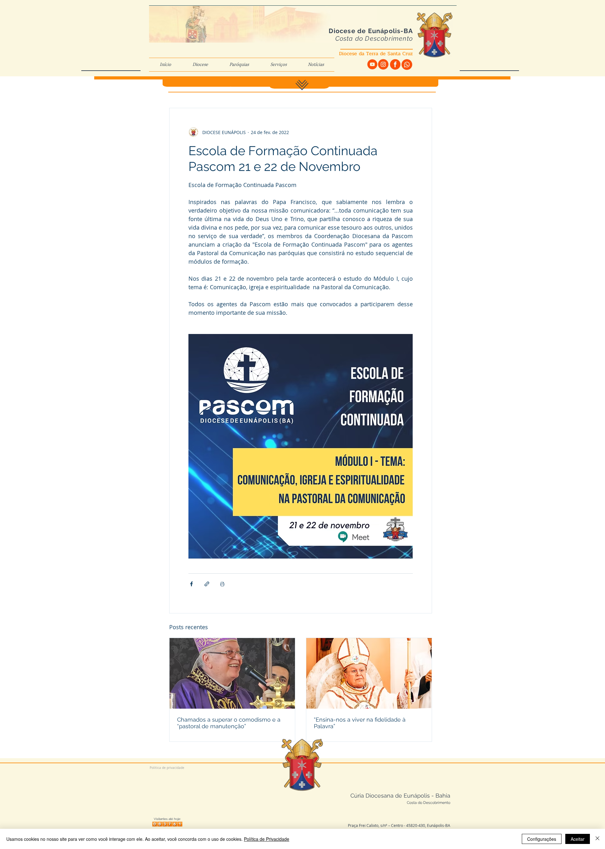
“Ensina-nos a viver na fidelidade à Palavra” (360, 722)
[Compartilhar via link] (207, 584)
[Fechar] (597, 839)
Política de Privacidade (266, 839)
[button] (200, 64)
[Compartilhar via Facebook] (191, 584)
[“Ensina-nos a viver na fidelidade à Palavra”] (369, 673)
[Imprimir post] (222, 584)
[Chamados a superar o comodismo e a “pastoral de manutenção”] (232, 673)
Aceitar (578, 839)
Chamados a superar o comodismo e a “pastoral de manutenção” (228, 722)
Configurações (541, 839)
